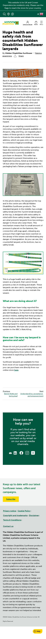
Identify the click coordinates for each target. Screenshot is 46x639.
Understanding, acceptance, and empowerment (31, 393)
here (16, 370)
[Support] (10, 453)
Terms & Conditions (12, 520)
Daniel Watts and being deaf (10, 393)
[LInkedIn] (16, 453)
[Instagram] (27, 453)
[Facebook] (21, 453)
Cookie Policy (24, 511)
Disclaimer (34, 515)
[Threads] (33, 453)
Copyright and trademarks (15, 515)
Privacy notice (9, 511)
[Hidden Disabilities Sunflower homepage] (11, 23)
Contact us (8, 526)
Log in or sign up (27, 24)
